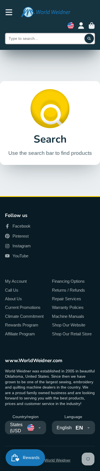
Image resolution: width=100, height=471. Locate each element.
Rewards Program (21, 325)
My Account (16, 281)
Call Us (11, 290)
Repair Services (66, 298)
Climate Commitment (24, 316)
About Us (13, 298)
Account (81, 25)
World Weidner (57, 460)
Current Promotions (23, 307)
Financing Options (68, 281)
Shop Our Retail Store (72, 333)
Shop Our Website (68, 325)
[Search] (89, 38)
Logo (46, 12)
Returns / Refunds (68, 290)
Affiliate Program (20, 333)
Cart (91, 25)
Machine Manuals (68, 316)
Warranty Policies (68, 307)
